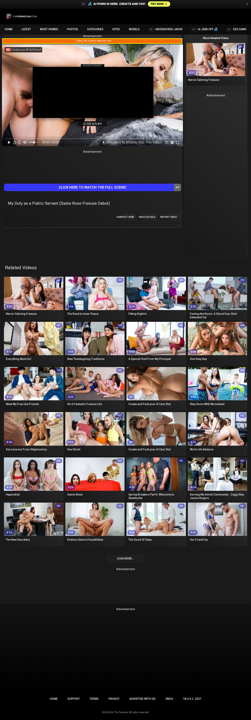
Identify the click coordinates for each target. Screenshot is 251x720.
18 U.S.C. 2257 (192, 698)
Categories (95, 29)
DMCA (169, 698)
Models (134, 29)
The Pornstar (121, 712)
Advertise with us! (142, 698)
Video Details (147, 217)
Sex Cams (237, 29)
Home (9, 29)
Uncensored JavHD (166, 29)
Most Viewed (49, 29)
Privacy (113, 698)
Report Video (168, 217)
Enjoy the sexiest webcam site (93, 40)
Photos (72, 29)
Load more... (125, 558)
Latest (26, 29)
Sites (116, 29)
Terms (94, 698)
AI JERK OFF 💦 (205, 29)
